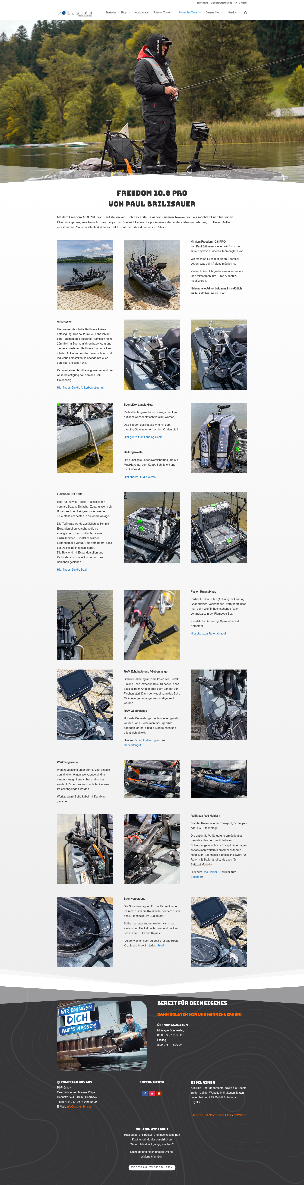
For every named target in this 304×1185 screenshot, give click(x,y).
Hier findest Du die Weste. (140, 477)
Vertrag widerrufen (152, 1167)
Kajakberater (142, 12)
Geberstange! (132, 745)
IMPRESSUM (199, 1115)
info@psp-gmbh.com (79, 1106)
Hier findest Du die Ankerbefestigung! (80, 387)
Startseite (111, 12)
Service (232, 12)
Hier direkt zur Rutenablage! (208, 633)
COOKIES (240, 1115)
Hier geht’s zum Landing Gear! (143, 437)
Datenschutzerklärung (221, 3)
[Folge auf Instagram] (152, 1093)
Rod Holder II (211, 872)
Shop (123, 12)
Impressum (202, 3)
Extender (196, 877)
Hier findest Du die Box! (72, 569)
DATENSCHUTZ (221, 1115)
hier (160, 945)
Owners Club (213, 12)
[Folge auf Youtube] (159, 1093)
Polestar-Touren (162, 12)
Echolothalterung (145, 740)
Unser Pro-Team (188, 12)
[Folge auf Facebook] (145, 1093)
